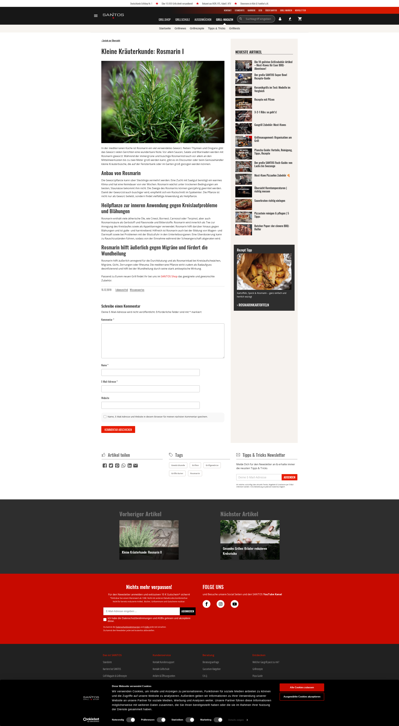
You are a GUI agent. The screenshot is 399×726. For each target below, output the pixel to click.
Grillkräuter (177, 473)
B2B (260, 10)
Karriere (251, 10)
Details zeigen (236, 720)
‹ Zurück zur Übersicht (110, 40)
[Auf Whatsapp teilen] (123, 465)
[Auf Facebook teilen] (105, 465)
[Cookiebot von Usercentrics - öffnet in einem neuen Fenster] (91, 720)
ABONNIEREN (187, 611)
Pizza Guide (257, 676)
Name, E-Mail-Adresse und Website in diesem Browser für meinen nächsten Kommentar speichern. (158, 416)
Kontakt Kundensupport (163, 662)
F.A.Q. (205, 676)
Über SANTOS (271, 10)
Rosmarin (195, 473)
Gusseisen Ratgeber (212, 669)
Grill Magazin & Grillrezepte (115, 676)
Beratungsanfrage (211, 662)
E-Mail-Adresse (109, 381)
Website (105, 398)
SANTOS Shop (169, 276)
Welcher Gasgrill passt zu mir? (265, 662)
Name (104, 365)
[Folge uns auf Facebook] (210, 604)
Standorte (240, 10)
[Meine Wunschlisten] (290, 18)
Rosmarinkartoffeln (253, 304)
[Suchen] (241, 18)
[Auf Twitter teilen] (111, 465)
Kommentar (107, 319)
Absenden (289, 477)
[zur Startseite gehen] (113, 16)
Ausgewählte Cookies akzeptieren (302, 696)
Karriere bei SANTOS (112, 669)
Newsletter (300, 10)
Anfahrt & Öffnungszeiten (164, 676)
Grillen (195, 465)
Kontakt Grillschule (161, 669)
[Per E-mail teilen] (135, 465)
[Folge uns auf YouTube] (238, 604)
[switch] (161, 719)
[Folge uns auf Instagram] (224, 604)
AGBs (146, 627)
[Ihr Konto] (280, 18)
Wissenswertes (137, 290)
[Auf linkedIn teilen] (130, 465)
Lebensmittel (121, 290)
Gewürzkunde (178, 465)
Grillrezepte (257, 669)
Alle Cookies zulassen (302, 687)
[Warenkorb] (300, 18)
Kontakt (228, 10)
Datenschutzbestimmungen (128, 627)
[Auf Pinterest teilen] (117, 465)
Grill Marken (286, 10)
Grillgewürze (212, 465)
